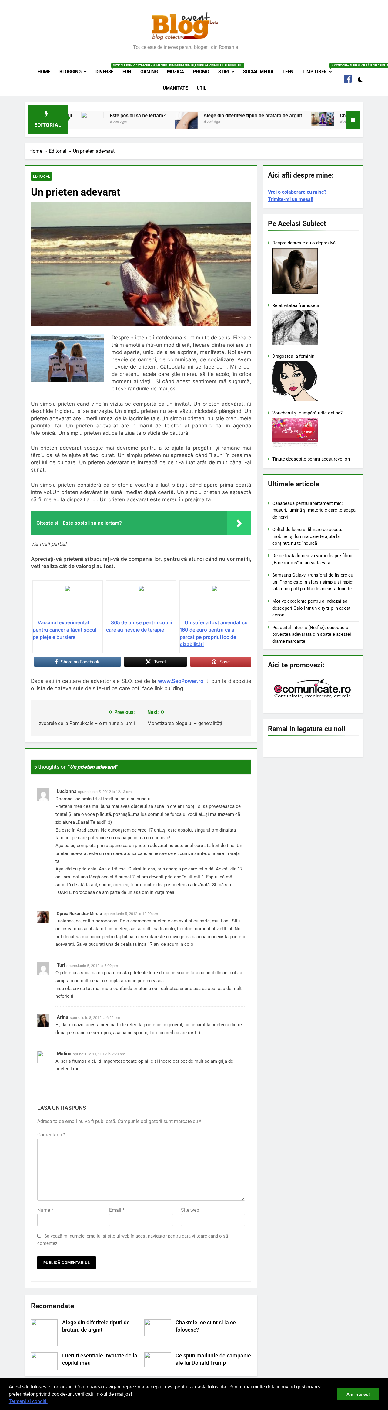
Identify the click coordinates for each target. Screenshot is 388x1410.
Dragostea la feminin (293, 356)
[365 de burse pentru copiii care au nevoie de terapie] (141, 602)
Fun (126, 71)
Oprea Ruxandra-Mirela (79, 913)
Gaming (149, 71)
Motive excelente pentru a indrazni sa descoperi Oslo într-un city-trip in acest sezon (311, 608)
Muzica (175, 71)
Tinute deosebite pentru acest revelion (311, 459)
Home (44, 71)
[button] (50, 1402)
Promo (201, 71)
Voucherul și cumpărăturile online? (307, 413)
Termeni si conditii (28, 1401)
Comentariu (51, 1135)
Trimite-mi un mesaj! (290, 199)
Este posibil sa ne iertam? (102, 115)
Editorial (41, 176)
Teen (288, 71)
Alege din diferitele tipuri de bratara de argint (217, 115)
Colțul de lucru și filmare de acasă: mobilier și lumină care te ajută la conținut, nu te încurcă (307, 536)
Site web (190, 1210)
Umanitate (175, 88)
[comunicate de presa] (313, 697)
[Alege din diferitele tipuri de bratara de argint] (150, 123)
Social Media (258, 71)
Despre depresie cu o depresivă (304, 243)
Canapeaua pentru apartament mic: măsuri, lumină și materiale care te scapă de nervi (314, 510)
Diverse (106, 69)
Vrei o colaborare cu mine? (297, 192)
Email (117, 1210)
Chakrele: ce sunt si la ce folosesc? (342, 115)
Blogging (70, 71)
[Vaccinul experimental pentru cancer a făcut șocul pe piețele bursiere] (68, 602)
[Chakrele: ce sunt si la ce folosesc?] (287, 119)
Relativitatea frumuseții (295, 305)
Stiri (223, 71)
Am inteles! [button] (358, 1394)
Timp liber (319, 69)
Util (201, 88)
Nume (45, 1210)
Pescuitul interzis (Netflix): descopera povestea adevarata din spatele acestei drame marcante (311, 634)
